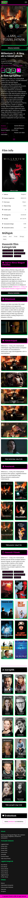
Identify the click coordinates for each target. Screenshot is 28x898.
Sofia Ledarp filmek (7, 740)
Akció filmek (4, 864)
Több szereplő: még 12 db (13, 805)
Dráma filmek (4, 868)
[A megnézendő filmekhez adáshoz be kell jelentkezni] (13, 70)
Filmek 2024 (4, 846)
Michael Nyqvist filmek (7, 676)
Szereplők (3, 854)
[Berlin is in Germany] (7, 650)
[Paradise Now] (7, 609)
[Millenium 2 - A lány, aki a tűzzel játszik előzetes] (11, 25)
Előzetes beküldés (13, 48)
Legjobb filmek (5, 844)
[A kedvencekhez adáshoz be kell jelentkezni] (8, 70)
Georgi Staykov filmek (7, 762)
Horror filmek (4, 873)
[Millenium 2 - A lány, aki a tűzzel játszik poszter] (17, 25)
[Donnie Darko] (7, 630)
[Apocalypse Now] (7, 589)
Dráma (2, 65)
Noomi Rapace (5, 130)
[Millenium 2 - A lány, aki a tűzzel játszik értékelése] (19, 70)
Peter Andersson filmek (20, 697)
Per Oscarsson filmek (20, 719)
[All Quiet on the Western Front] (21, 630)
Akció (7, 65)
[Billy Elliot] (21, 609)
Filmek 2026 (4, 850)
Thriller (11, 65)
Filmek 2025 (4, 848)
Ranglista (3, 891)
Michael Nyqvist (19, 128)
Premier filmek (5, 856)
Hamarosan (4, 852)
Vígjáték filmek (5, 875)
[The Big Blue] (21, 650)
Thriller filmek (4, 877)
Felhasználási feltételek (7, 887)
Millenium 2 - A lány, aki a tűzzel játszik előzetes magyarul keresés (14, 287)
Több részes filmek (5, 858)
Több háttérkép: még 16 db (13, 459)
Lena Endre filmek (7, 697)
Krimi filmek (4, 866)
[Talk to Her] (21, 589)
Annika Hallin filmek (7, 719)
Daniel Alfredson (19, 126)
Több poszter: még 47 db (14, 545)
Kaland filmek (4, 871)
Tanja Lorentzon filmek (20, 783)
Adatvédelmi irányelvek (7, 885)
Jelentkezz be (11, 821)
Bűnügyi (16, 65)
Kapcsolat (3, 889)
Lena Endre (14, 130)
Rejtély (20, 65)
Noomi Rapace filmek (20, 676)
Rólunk (3, 883)
